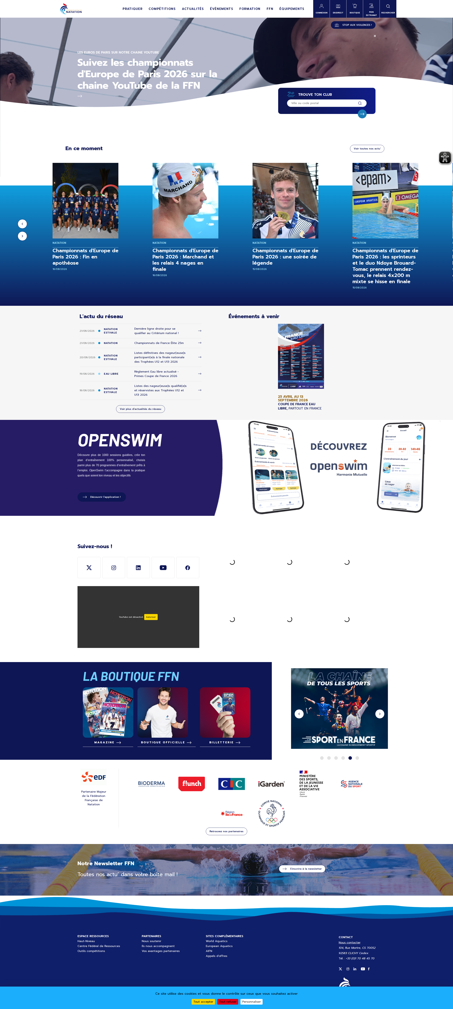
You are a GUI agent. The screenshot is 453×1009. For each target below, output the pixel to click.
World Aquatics (216, 941)
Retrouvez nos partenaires (226, 831)
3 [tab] (336, 758)
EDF (94, 777)
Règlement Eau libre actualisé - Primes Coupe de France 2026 (156, 374)
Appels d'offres (216, 956)
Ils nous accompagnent (158, 946)
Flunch (191, 784)
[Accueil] (71, 9)
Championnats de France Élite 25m (159, 343)
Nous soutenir (151, 941)
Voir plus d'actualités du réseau (140, 409)
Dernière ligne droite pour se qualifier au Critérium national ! (156, 331)
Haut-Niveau (86, 941)
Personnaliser (251, 1002)
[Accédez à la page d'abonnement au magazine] (108, 712)
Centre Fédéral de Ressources (99, 946)
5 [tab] (350, 758)
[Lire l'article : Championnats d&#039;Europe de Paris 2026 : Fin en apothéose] (85, 200)
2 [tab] (329, 758)
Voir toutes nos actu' (367, 149)
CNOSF (271, 813)
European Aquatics (219, 946)
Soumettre (362, 114)
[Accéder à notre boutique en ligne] (166, 712)
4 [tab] (343, 758)
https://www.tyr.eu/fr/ (339, 709)
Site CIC (231, 784)
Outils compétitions (91, 951)
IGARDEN (271, 784)
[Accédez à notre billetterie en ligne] (225, 712)
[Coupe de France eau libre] (301, 367)
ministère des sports (311, 783)
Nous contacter (349, 942)
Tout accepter (203, 1002)
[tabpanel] (339, 709)
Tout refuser (227, 1002)
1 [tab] (322, 758)
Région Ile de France (231, 813)
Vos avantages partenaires (161, 951)
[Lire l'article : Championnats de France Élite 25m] (199, 342)
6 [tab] (357, 758)
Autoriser (151, 617)
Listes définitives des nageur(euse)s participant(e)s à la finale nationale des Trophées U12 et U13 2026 (159, 357)
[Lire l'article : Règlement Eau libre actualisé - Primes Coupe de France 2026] (199, 373)
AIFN (209, 951)
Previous (22, 224)
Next (22, 236)
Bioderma (151, 784)
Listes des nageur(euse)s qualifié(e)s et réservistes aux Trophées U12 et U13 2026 (160, 390)
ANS (351, 784)
